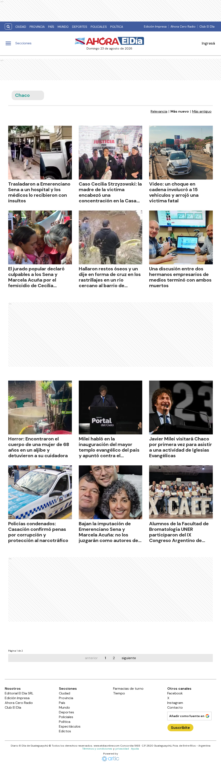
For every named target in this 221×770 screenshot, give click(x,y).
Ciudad (20, 27)
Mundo (63, 27)
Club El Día (207, 26)
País (51, 27)
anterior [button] (91, 658)
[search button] (8, 26)
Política (116, 27)
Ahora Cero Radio (183, 26)
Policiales (99, 27)
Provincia (37, 27)
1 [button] (105, 658)
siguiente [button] (129, 658)
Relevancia (159, 111)
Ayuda (135, 748)
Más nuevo (179, 111)
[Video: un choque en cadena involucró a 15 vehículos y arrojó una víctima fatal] (181, 153)
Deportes (79, 27)
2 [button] (114, 658)
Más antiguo (202, 111)
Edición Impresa (155, 26)
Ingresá (208, 43)
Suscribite (180, 727)
